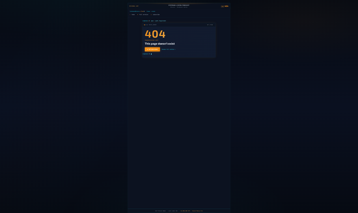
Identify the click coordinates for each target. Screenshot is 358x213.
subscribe (155, 14)
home (132, 14)
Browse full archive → (169, 49)
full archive (142, 14)
